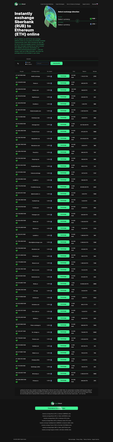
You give (28, 62)
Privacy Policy (79, 439)
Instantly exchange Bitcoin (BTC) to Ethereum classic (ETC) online (56, 420)
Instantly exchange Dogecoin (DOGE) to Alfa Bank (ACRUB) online (56, 429)
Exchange (63, 76)
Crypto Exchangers (60, 4)
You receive (29, 64)
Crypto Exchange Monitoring (47, 4)
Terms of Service (87, 439)
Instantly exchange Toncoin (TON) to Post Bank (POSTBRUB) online (56, 425)
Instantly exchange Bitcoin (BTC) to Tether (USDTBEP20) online (56, 416)
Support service (86, 4)
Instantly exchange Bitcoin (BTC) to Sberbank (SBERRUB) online (56, 413)
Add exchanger (72, 439)
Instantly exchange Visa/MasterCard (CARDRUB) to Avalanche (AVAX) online (56, 422)
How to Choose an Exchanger (73, 4)
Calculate (56, 63)
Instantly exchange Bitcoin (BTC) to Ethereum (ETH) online (56, 418)
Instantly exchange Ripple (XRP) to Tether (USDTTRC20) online (56, 427)
